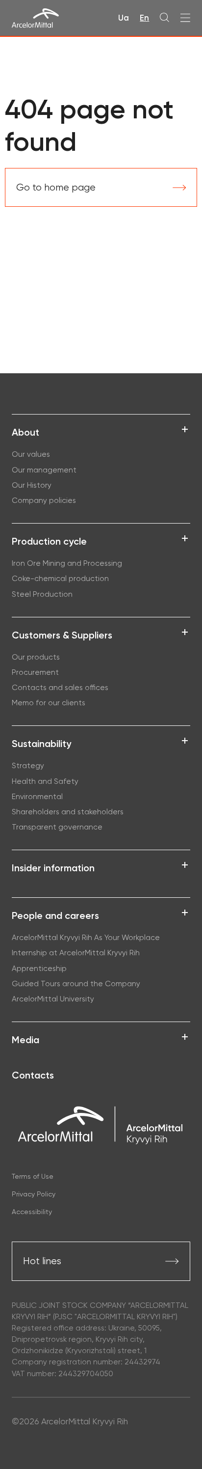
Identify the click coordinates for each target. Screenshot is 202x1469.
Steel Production (42, 594)
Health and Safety (45, 781)
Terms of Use (32, 1176)
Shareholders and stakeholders (68, 811)
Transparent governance (57, 827)
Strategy (28, 765)
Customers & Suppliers (62, 635)
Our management (44, 470)
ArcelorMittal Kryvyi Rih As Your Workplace (86, 937)
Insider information (53, 868)
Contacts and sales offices (60, 687)
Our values (31, 454)
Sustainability (41, 743)
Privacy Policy (33, 1194)
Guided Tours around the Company (76, 983)
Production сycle (49, 541)
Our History (31, 485)
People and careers (55, 915)
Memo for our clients (48, 702)
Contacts (33, 1075)
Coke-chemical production (60, 578)
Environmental (37, 796)
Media (25, 1040)
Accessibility (32, 1212)
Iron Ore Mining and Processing (67, 563)
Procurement (35, 672)
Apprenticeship (40, 968)
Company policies (44, 500)
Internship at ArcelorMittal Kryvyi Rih (76, 952)
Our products (36, 657)
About (25, 432)
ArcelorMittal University (53, 999)
